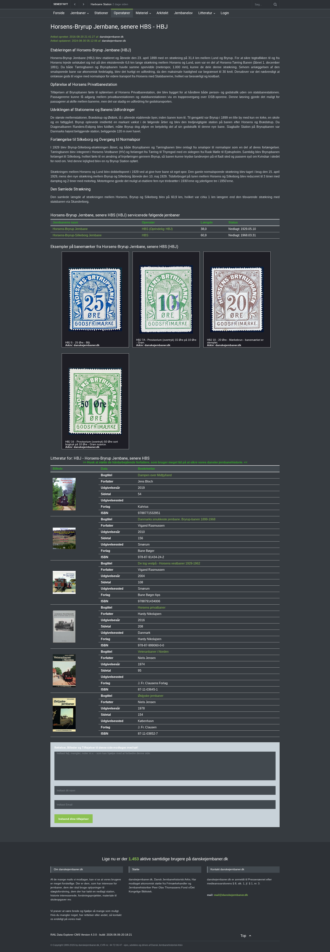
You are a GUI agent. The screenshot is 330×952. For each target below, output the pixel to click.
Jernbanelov (183, 13)
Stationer (101, 13)
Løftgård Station (100, 4)
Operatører (122, 13)
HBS (145, 235)
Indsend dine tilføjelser (73, 818)
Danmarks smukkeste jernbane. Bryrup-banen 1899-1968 (176, 519)
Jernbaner (78, 13)
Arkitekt (162, 13)
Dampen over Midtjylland (155, 475)
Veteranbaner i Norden (153, 651)
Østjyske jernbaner (150, 695)
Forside (59, 13)
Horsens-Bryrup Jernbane (70, 229)
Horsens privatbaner (151, 607)
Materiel (142, 13)
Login (225, 13)
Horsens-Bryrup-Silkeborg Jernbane (77, 235)
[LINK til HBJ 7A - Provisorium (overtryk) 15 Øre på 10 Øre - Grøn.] (166, 299)
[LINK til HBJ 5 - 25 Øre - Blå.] (95, 299)
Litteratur (205, 13)
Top (243, 936)
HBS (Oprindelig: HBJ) (157, 229)
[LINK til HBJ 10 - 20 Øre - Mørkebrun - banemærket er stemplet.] (237, 300)
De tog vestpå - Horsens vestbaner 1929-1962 (169, 563)
